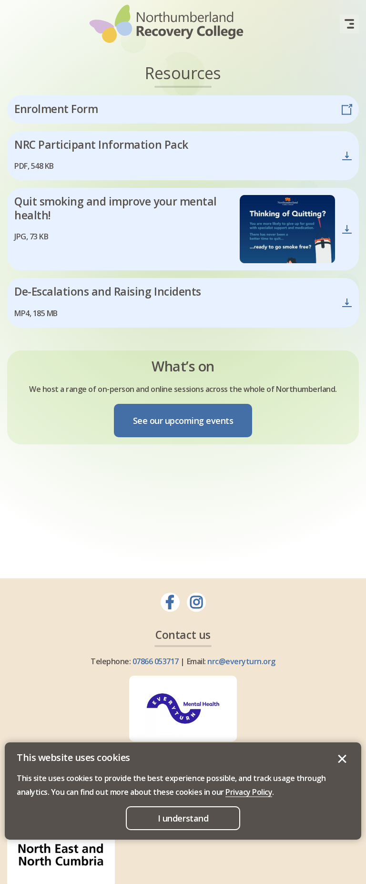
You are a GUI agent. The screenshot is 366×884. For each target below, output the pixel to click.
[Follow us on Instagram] (196, 602)
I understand (342, 759)
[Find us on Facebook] (170, 602)
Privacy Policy (248, 792)
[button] (349, 23)
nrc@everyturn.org (241, 661)
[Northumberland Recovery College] (166, 24)
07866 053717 (155, 661)
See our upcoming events (183, 420)
